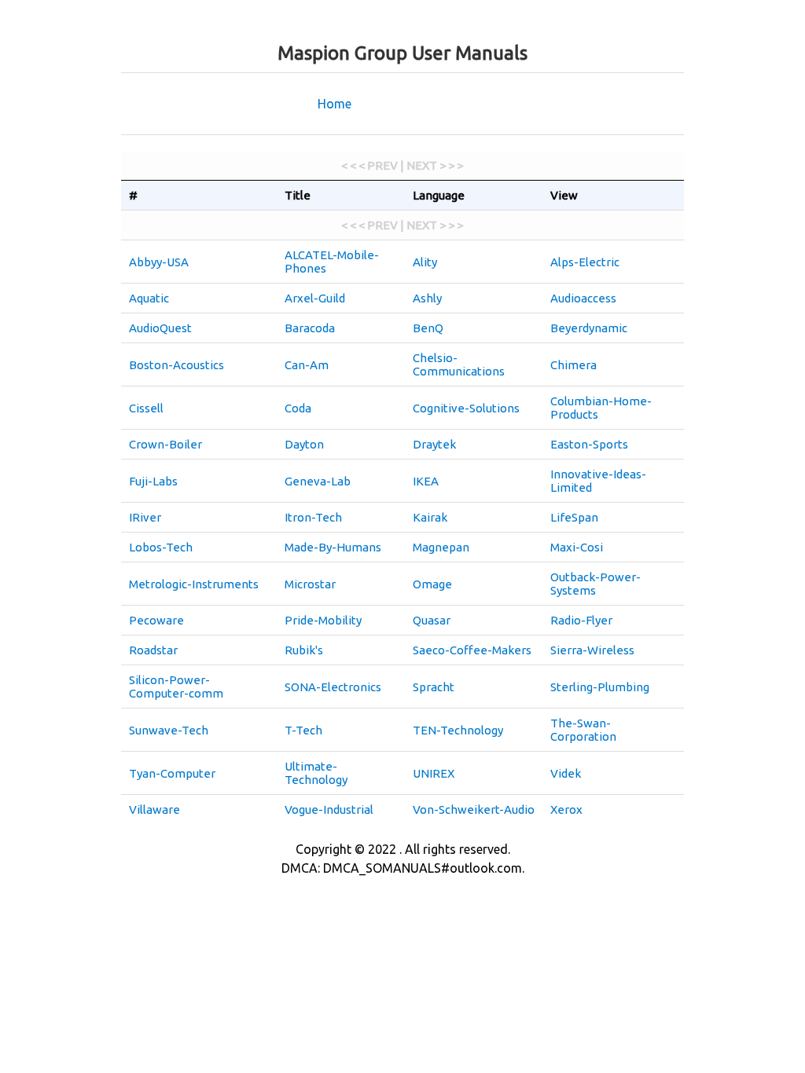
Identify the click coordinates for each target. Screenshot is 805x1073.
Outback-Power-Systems (595, 583)
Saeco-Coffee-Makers (472, 650)
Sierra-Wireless (592, 650)
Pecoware (156, 620)
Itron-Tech (313, 517)
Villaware (154, 809)
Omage (432, 584)
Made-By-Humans (333, 547)
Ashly (427, 298)
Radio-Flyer (581, 620)
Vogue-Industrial (329, 809)
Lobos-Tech (161, 547)
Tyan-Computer (172, 773)
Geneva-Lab (318, 481)
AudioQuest (160, 328)
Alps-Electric (584, 262)
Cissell (146, 408)
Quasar (431, 620)
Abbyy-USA (159, 262)
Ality (425, 262)
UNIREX (433, 773)
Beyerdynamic (588, 328)
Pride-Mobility (323, 620)
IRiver (145, 517)
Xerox (566, 809)
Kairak (430, 517)
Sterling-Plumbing (599, 687)
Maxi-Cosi (576, 547)
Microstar (310, 584)
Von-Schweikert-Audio (474, 809)
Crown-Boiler (165, 444)
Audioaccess (583, 298)
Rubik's (304, 650)
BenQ (428, 328)
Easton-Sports (589, 444)
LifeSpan (574, 517)
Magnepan (441, 547)
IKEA (426, 481)
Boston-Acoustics (176, 365)
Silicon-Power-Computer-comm (176, 686)
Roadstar (153, 650)
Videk (565, 773)
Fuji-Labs (153, 481)
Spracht (433, 687)
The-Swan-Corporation (583, 729)
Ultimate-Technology (316, 773)
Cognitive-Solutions (466, 408)
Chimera (573, 365)
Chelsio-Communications (459, 364)
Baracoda (310, 328)
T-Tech (303, 730)
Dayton (304, 444)
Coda (298, 408)
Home (334, 104)
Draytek (434, 444)
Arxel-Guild (315, 298)
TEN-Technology (458, 730)
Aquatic (149, 298)
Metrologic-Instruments (194, 584)
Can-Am (307, 365)
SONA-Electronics (333, 687)
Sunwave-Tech (168, 730)
